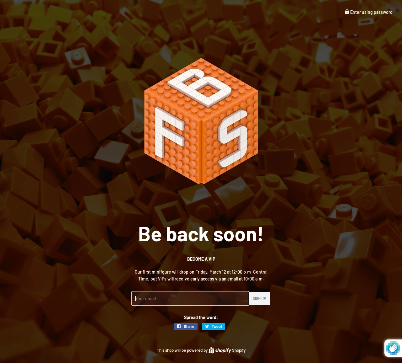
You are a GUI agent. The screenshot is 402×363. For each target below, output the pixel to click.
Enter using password (371, 12)
